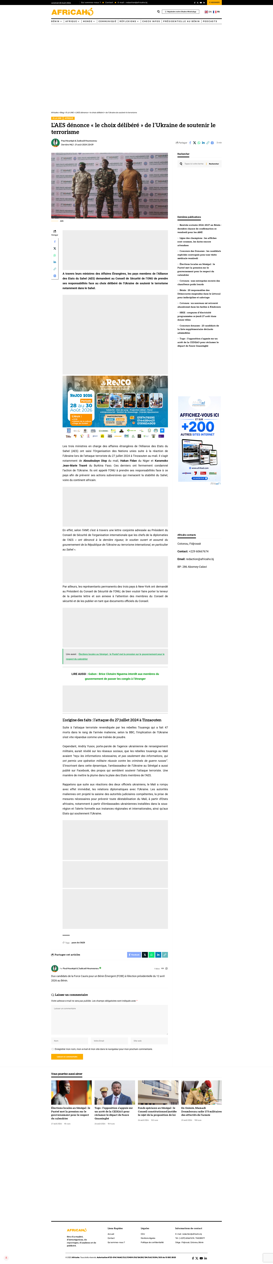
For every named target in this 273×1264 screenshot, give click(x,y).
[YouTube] (201, 2)
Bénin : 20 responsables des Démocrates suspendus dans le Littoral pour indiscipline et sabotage (199, 294)
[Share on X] (195, 143)
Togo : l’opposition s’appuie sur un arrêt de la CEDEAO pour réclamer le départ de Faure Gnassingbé (198, 342)
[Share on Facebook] (190, 143)
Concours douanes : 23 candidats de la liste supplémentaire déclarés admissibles (198, 329)
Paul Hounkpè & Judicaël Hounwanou (79, 141)
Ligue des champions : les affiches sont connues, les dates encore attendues (197, 242)
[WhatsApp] (166, 968)
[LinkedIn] (204, 2)
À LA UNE (57, 118)
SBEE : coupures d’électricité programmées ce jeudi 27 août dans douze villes (196, 316)
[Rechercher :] (194, 163)
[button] (208, 143)
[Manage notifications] (6, 1257)
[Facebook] (195, 2)
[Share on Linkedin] (203, 143)
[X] (197, 2)
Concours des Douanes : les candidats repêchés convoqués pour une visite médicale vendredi (199, 255)
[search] (158, 11)
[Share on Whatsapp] (199, 143)
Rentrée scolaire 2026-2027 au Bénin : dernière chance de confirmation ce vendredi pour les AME (199, 229)
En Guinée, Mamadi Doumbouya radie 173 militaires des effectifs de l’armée (201, 1112)
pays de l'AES (78, 942)
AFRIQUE (69, 118)
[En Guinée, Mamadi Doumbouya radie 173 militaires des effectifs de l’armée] (201, 1092)
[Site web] (162, 968)
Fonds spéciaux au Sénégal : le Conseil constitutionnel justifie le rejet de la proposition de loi (157, 1112)
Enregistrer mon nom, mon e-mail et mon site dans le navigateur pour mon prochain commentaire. (104, 1049)
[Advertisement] (85, 45)
